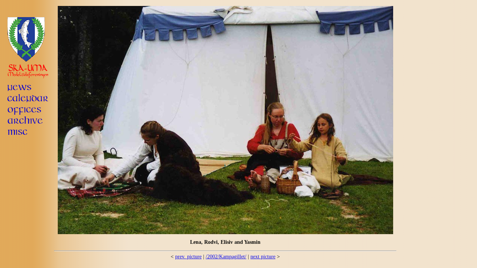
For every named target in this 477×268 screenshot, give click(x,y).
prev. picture (188, 256)
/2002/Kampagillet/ (226, 256)
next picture (262, 256)
